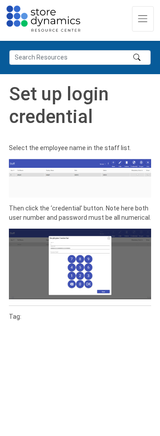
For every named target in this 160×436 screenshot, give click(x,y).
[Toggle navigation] (143, 19)
